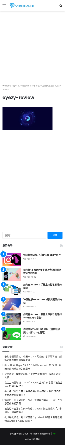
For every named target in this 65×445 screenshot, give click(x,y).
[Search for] (60, 7)
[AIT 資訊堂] (21, 5)
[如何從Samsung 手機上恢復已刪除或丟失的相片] (11, 274)
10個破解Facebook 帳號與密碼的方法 (42, 301)
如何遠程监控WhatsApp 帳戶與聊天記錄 (33, 85)
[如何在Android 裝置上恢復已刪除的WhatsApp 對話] (11, 319)
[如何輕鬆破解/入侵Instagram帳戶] (11, 259)
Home (7, 85)
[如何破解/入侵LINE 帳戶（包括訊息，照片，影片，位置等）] (11, 334)
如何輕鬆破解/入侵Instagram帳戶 (42, 255)
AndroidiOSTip (32, 439)
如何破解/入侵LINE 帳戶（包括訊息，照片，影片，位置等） (42, 330)
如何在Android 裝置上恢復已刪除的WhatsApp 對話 (42, 316)
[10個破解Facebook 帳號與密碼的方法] (11, 304)
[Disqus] (32, 180)
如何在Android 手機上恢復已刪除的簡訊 (42, 286)
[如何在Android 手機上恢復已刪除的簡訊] (11, 289)
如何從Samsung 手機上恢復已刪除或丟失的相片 (42, 271)
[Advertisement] (32, 47)
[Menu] (4, 7)
